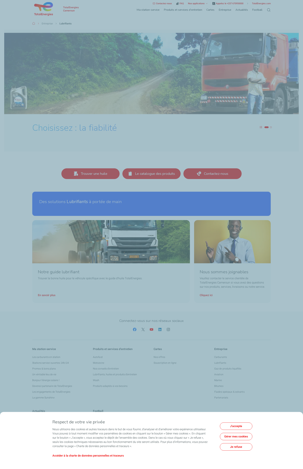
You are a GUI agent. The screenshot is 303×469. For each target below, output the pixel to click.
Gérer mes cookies (236, 436)
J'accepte (236, 426)
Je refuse (236, 446)
